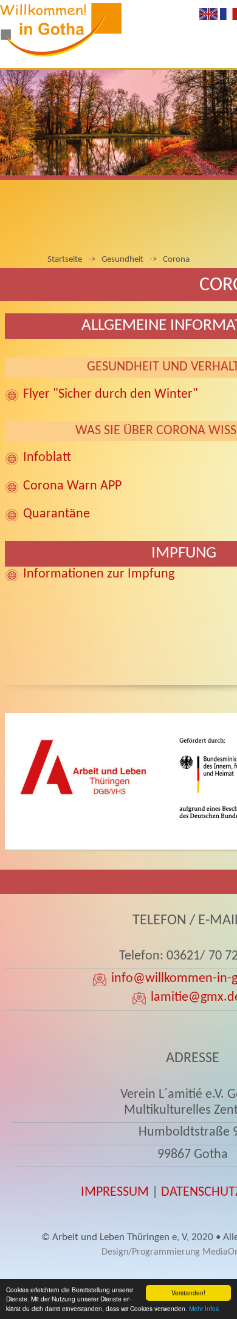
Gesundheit (122, 259)
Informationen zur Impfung (98, 574)
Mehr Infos (204, 1308)
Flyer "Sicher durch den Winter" (110, 394)
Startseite (64, 259)
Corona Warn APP (72, 486)
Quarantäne (56, 514)
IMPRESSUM (115, 1192)
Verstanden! (188, 1292)
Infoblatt (47, 458)
